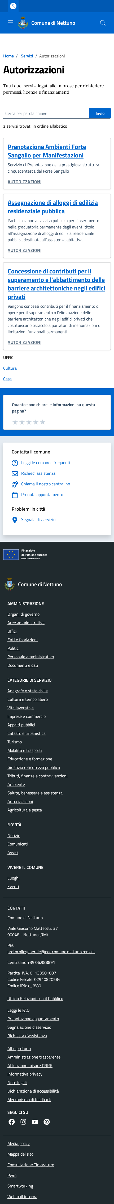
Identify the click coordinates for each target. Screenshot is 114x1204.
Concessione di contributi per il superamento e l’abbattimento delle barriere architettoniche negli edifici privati (56, 283)
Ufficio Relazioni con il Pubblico (35, 998)
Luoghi (13, 878)
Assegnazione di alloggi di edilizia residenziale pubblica (53, 207)
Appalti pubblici (21, 725)
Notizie (13, 835)
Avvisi (12, 852)
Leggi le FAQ (18, 1010)
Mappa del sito (20, 1154)
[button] (103, 23)
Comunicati (17, 844)
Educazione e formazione (29, 759)
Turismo (14, 742)
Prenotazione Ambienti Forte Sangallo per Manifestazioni (47, 151)
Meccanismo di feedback (29, 1099)
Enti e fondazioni (22, 639)
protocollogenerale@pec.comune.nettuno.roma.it (51, 951)
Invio (100, 113)
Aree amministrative (26, 622)
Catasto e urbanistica (26, 733)
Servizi (27, 56)
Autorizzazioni (24, 181)
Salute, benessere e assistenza (35, 793)
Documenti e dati (22, 665)
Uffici (12, 631)
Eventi (13, 886)
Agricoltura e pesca (24, 810)
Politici (13, 648)
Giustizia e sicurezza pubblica (33, 767)
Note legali (17, 1082)
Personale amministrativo (30, 656)
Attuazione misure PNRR (29, 1065)
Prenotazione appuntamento (33, 1018)
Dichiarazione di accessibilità (33, 1091)
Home (8, 56)
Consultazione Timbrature (30, 1164)
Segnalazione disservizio (29, 1027)
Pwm (11, 1175)
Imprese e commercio (26, 716)
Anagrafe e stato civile (27, 691)
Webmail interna (22, 1196)
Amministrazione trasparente (33, 1057)
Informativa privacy (24, 1074)
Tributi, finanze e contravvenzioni (37, 776)
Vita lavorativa (20, 708)
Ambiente (16, 784)
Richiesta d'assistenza (27, 1035)
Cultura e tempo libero (27, 699)
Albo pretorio (19, 1048)
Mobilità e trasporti (24, 750)
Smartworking (20, 1186)
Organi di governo (23, 614)
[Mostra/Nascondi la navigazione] (10, 22)
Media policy (18, 1143)
